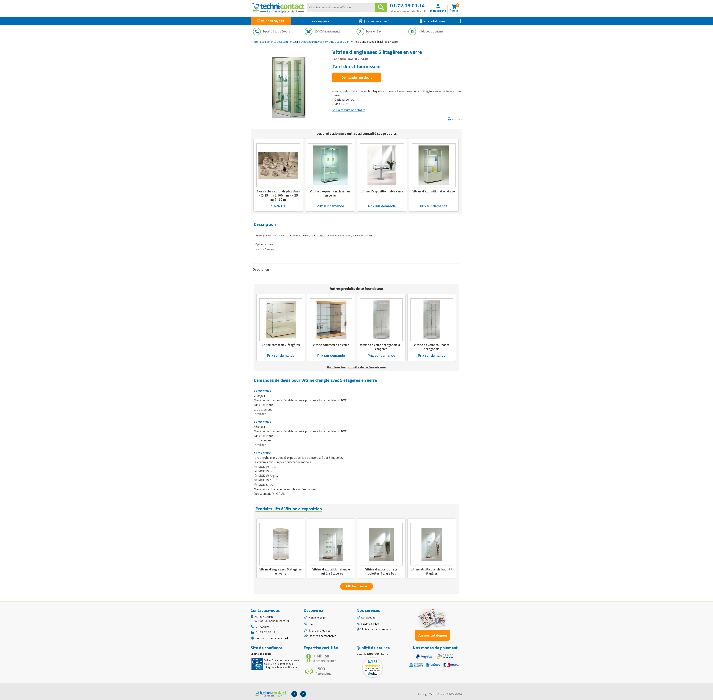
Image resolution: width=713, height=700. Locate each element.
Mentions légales (319, 630)
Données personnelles (322, 636)
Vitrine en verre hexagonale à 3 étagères (381, 347)
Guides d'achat (370, 624)
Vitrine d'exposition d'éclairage (433, 191)
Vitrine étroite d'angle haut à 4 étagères (432, 571)
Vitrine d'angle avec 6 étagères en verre (280, 571)
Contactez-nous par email (271, 638)
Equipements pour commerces (278, 42)
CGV (310, 624)
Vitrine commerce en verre (331, 345)
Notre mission (317, 617)
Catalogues (368, 617)
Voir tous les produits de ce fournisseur (356, 367)
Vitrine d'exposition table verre (382, 191)
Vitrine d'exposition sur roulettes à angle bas (381, 571)
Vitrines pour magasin (311, 42)
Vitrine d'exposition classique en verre (330, 193)
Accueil (254, 42)
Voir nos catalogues (432, 635)
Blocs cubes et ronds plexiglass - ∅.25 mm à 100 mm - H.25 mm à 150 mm (278, 195)
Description (261, 269)
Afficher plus (355, 586)
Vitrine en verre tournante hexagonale (432, 347)
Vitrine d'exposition (337, 42)
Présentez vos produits (376, 629)
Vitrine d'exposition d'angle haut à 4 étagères (331, 571)
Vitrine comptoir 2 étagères (281, 345)
